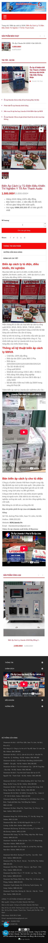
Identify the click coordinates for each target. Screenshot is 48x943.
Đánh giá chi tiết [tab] (10, 258)
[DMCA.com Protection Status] (24, 929)
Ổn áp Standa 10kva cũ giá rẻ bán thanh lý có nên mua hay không (24, 118)
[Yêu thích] (41, 129)
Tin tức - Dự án (8, 60)
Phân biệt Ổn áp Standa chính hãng (16, 105)
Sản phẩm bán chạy (10, 36)
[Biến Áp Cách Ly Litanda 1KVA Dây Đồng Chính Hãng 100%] (24, 608)
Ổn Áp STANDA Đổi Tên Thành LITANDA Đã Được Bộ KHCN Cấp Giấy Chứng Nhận (38, 72)
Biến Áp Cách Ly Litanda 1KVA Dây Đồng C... (24, 640)
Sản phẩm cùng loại (12, 575)
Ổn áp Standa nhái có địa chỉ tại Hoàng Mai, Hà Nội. (21, 100)
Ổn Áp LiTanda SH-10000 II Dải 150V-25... (27, 43)
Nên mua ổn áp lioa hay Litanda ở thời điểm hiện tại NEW (23, 111)
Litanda (32, 509)
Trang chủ (5, 25)
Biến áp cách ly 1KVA (17, 25)
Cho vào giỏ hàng (24, 230)
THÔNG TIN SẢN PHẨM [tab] (12, 246)
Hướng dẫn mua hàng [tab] (12, 252)
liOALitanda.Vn (16, 523)
